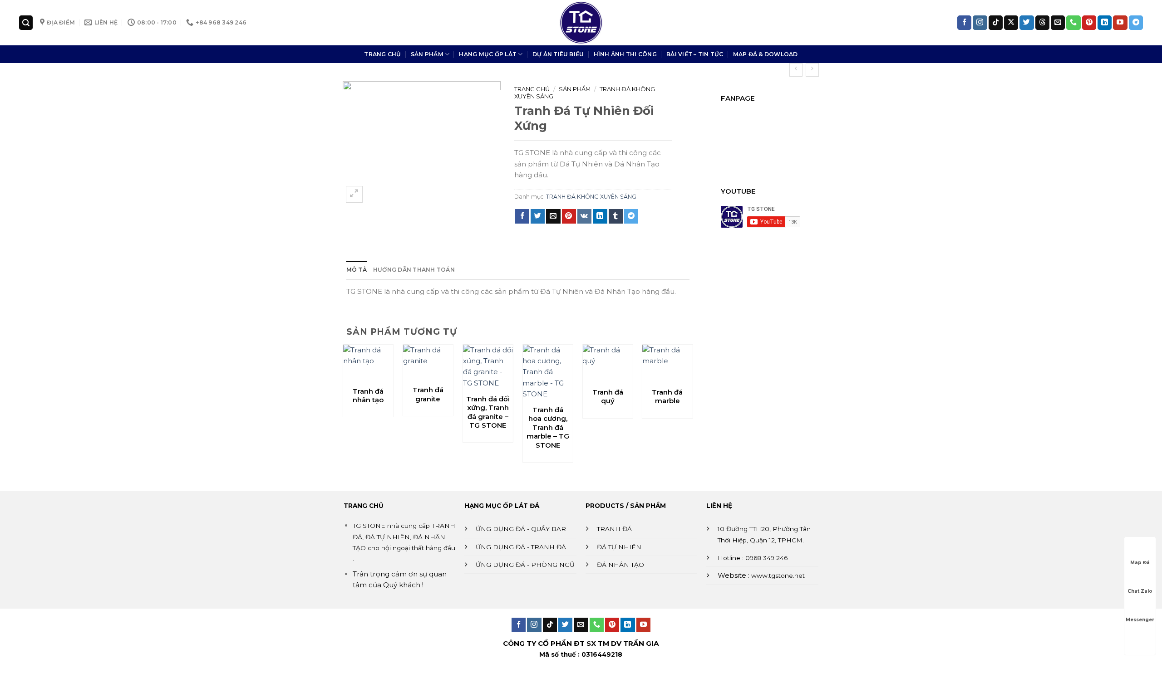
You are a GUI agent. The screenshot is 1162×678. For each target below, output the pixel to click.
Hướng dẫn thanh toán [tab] (414, 269)
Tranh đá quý (607, 396)
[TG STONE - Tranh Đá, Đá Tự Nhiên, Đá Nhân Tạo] (581, 22)
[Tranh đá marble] (667, 363)
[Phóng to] (354, 194)
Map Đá (1140, 563)
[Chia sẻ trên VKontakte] (584, 216)
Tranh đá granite (428, 394)
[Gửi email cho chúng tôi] (1058, 22)
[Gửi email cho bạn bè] (553, 216)
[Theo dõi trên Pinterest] (1089, 22)
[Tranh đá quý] (607, 363)
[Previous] (343, 410)
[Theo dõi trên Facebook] (964, 22)
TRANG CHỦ (382, 54)
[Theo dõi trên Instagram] (980, 22)
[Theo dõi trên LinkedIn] (1105, 22)
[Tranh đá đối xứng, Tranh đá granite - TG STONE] (488, 367)
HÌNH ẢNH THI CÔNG (625, 54)
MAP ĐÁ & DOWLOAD (765, 54)
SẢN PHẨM (427, 54)
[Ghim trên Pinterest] (569, 216)
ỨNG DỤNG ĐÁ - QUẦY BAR (521, 528)
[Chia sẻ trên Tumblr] (616, 216)
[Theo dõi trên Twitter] (1026, 22)
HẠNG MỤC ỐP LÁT (488, 54)
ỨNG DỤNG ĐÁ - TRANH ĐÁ (521, 547)
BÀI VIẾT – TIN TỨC (694, 54)
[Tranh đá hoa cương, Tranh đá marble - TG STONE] (547, 372)
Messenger (1140, 620)
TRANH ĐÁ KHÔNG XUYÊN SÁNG (591, 196)
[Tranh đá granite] (428, 362)
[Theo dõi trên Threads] (1042, 22)
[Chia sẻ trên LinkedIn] (600, 216)
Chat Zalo (1140, 591)
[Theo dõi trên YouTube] (1120, 22)
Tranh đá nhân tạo (368, 396)
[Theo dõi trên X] (1011, 22)
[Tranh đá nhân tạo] (368, 363)
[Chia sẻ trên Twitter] (538, 216)
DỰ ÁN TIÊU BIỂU (558, 54)
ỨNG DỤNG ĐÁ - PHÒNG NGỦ (525, 564)
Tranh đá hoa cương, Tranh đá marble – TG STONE (548, 427)
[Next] (692, 410)
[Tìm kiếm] (26, 22)
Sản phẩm (575, 89)
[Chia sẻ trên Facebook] (522, 216)
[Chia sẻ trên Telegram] (631, 216)
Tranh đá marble (667, 396)
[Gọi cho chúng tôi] (1073, 22)
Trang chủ (532, 89)
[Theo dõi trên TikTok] (996, 22)
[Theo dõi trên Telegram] (1136, 22)
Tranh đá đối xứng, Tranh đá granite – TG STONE (488, 412)
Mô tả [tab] (356, 269)
